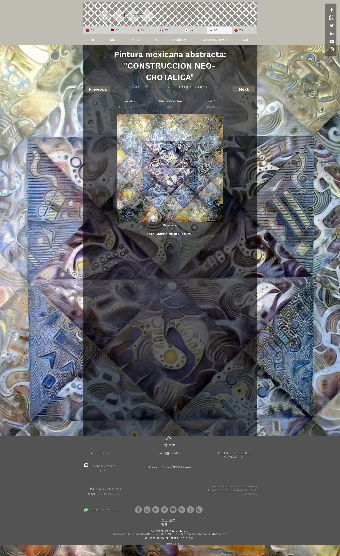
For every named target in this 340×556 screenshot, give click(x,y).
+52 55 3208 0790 (110, 493)
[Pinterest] (181, 509)
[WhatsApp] (331, 17)
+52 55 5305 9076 (109, 488)
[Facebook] (138, 509)
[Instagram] (199, 509)
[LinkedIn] (331, 33)
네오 (125, 15)
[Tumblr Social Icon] (190, 509)
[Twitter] (331, 25)
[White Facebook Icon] (331, 9)
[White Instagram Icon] (331, 49)
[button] (234, 454)
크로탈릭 (137, 15)
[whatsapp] (86, 510)
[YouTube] (331, 41)
